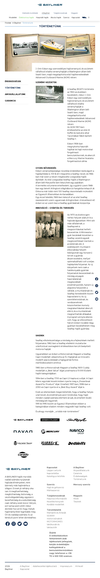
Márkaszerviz (53, 490)
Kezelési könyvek (55, 501)
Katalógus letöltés (56, 476)
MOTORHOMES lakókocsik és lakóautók (55, 524)
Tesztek (77, 501)
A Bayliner (46, 13)
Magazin (74, 13)
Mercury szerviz (81, 484)
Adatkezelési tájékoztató (45, 566)
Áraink (52, 533)
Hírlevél (79, 566)
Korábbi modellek (55, 504)
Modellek (13, 17)
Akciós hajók (56, 17)
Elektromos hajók (26, 17)
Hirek (76, 499)
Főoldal (8, 23)
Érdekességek (13, 81)
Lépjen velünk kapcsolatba (54, 472)
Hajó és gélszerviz (55, 487)
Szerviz (66, 17)
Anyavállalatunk (15, 94)
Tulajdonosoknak (60, 13)
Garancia (10, 101)
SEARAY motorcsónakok (54, 517)
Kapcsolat (76, 17)
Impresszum (66, 566)
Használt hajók (42, 17)
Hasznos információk (57, 499)
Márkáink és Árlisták (30, 13)
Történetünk (13, 88)
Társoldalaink (54, 510)
